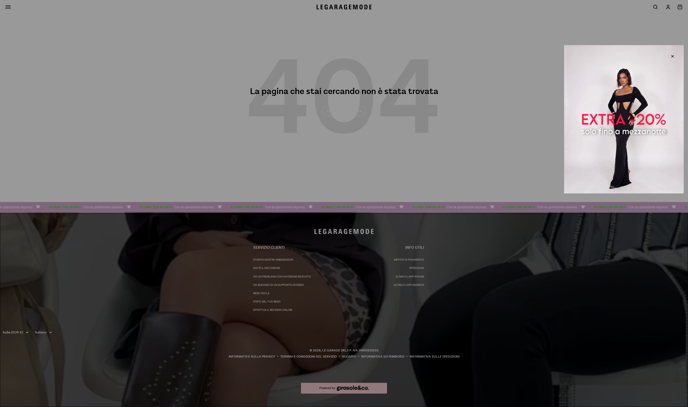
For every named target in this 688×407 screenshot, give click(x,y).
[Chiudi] (672, 56)
